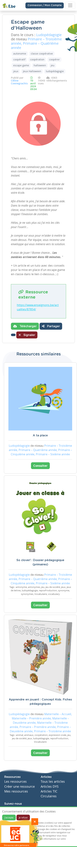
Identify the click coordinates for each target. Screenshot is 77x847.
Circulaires (49, 796)
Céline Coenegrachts (19, 82)
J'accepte (8, 817)
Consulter (40, 466)
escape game (21, 65)
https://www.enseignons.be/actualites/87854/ (38, 307)
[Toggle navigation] (70, 5)
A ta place (40, 435)
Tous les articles (53, 781)
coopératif (19, 59)
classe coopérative (42, 53)
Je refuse (23, 817)
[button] (13, 335)
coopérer (54, 59)
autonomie (19, 53)
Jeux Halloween (32, 71)
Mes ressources (16, 791)
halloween (40, 65)
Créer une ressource (19, 786)
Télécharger (28, 326)
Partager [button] (53, 326)
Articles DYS (50, 786)
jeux (15, 71)
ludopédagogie (55, 71)
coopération (37, 59)
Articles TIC (49, 791)
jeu (52, 65)
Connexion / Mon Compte (45, 5)
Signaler (29, 335)
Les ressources (15, 781)
